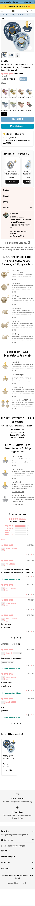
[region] (17, 171)
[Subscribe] (31, 840)
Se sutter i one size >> (18, 505)
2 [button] (14, 638)
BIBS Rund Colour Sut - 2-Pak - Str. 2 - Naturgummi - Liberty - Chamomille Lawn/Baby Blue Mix (9, 757)
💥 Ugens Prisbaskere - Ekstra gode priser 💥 (17, 6)
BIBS (6, 61)
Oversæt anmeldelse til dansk (12, 579)
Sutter (3, 18)
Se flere (4, 114)
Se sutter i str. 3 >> (18, 491)
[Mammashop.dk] (17, 11)
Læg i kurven (11, 182)
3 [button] (17, 638)
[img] (7, 545)
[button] (31, 11)
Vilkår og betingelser (19, 846)
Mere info (14, 279)
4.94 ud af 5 (22, 519)
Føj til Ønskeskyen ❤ (19, 126)
